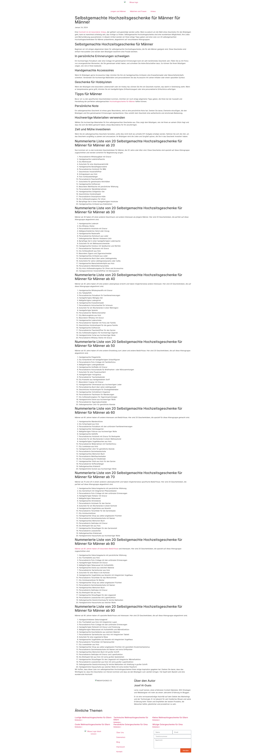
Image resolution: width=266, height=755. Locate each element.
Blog (118, 742)
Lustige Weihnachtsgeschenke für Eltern (93, 717)
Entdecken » (78, 720)
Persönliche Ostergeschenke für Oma (131, 724)
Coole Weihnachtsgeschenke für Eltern (92, 724)
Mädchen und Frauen (138, 11)
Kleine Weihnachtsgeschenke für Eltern (170, 717)
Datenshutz (120, 737)
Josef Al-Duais (142, 685)
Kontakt (119, 752)
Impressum (120, 747)
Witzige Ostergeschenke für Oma (167, 724)
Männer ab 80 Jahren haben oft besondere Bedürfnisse (96, 549)
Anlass (153, 11)
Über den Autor (144, 680)
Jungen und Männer (118, 11)
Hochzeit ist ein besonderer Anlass (92, 32)
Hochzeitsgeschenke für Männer (122, 101)
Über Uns (120, 732)
